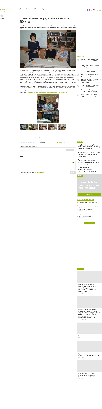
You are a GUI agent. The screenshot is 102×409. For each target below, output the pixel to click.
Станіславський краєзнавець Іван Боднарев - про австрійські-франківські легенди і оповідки (47, 92)
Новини (30, 9)
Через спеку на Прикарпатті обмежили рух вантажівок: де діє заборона (91, 90)
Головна (22, 9)
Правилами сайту (40, 172)
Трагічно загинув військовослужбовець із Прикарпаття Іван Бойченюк (87, 169)
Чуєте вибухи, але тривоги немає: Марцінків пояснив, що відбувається (90, 95)
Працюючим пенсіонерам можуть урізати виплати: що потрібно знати (90, 75)
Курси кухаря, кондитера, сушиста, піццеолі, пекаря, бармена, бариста (89, 354)
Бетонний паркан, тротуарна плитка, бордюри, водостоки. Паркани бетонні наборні (87, 375)
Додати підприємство (89, 223)
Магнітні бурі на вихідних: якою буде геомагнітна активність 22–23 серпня (91, 60)
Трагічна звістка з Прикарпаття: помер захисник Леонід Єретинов (91, 70)
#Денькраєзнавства (42, 137)
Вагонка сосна (82, 336)
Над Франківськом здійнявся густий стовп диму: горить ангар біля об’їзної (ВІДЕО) (89, 147)
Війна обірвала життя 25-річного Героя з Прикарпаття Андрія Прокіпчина (89, 154)
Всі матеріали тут (89, 194)
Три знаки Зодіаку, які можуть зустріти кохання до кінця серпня (91, 86)
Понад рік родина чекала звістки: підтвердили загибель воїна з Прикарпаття (88, 162)
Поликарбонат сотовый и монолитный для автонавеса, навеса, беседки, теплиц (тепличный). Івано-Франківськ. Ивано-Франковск (88, 288)
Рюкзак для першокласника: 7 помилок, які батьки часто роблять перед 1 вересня (90, 65)
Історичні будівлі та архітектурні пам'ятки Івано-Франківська (88, 185)
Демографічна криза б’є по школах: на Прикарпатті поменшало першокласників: (91, 81)
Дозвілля (46, 9)
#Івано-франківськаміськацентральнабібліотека (29, 137)
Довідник (37, 9)
